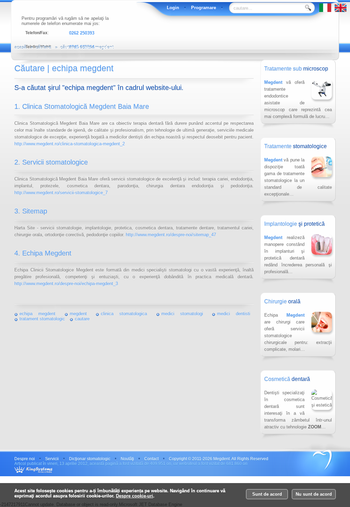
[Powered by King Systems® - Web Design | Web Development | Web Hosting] (36, 469)
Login (173, 7)
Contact (151, 458)
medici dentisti (233, 313)
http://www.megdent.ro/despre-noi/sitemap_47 (171, 234)
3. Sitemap (30, 211)
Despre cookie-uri (134, 495)
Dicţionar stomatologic (89, 458)
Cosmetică (287, 379)
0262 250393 (81, 33)
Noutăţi (127, 458)
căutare (43, 47)
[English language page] (342, 10)
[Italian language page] (327, 10)
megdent (78, 313)
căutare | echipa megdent (86, 47)
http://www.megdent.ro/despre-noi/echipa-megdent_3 (66, 283)
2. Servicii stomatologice (51, 162)
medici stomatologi (182, 313)
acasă (20, 47)
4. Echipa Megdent (42, 253)
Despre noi (24, 458)
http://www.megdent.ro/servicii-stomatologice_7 (61, 192)
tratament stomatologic (42, 318)
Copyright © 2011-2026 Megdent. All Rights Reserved (218, 458)
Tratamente (295, 146)
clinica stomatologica (124, 313)
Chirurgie (282, 301)
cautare (82, 318)
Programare (203, 7)
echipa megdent (37, 313)
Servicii (52, 458)
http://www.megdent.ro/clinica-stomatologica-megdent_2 (69, 143)
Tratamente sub (296, 68)
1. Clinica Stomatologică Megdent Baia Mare (81, 106)
